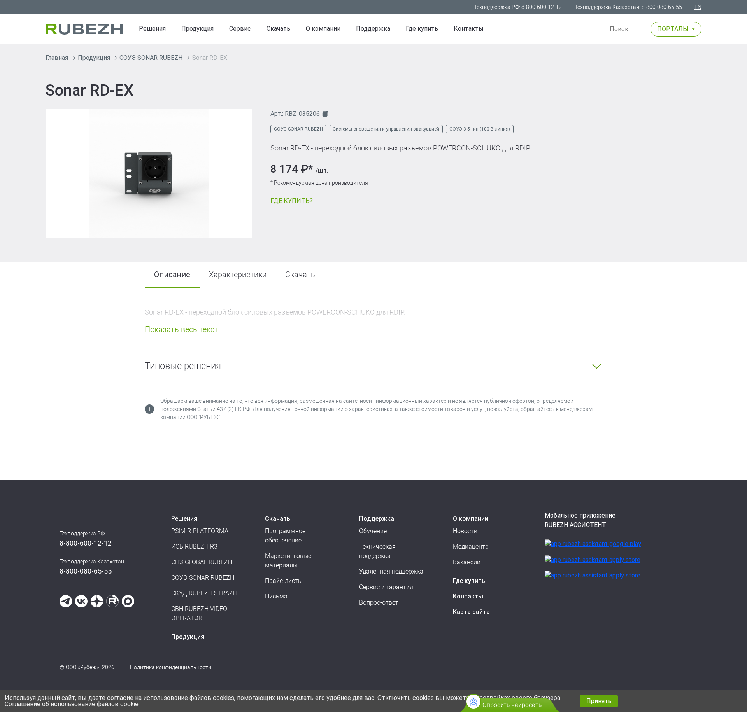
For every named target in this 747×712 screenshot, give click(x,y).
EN (697, 7)
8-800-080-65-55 (662, 7)
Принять (599, 701)
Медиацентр (471, 546)
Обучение (373, 531)
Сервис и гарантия (386, 587)
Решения (152, 28)
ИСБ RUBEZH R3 (194, 546)
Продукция (94, 57)
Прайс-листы (284, 580)
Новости (465, 531)
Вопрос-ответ (378, 602)
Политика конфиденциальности (170, 667)
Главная (57, 57)
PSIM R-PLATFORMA (199, 531)
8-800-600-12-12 (541, 7)
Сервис (240, 28)
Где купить (422, 28)
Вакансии (466, 562)
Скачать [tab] (300, 274)
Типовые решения (183, 365)
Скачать (278, 28)
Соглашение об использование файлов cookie (72, 704)
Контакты (469, 28)
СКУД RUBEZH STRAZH (204, 593)
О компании (323, 28)
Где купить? (291, 201)
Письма (276, 596)
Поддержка (373, 28)
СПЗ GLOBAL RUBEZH (201, 562)
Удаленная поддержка (391, 571)
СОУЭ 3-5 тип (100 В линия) (479, 129)
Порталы (673, 29)
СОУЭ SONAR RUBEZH (150, 57)
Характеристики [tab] (238, 274)
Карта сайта (471, 612)
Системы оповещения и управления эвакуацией (386, 129)
